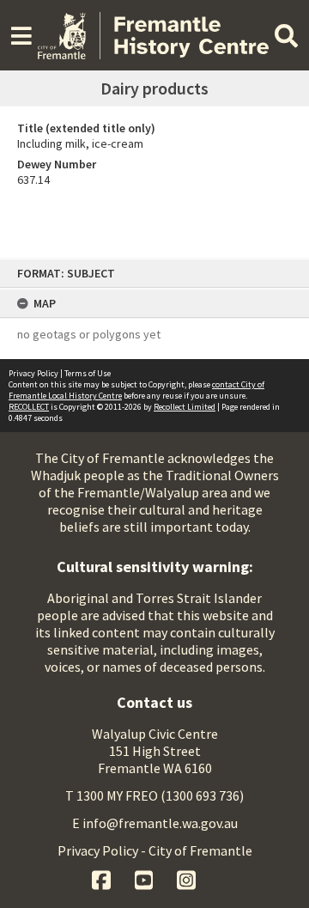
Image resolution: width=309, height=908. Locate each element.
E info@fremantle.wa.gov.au (155, 823)
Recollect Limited (184, 406)
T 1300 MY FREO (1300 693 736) (154, 795)
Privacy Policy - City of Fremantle (155, 850)
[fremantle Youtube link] (145, 878)
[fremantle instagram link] (186, 878)
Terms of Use (87, 373)
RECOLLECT (29, 406)
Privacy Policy (33, 373)
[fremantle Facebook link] (102, 878)
